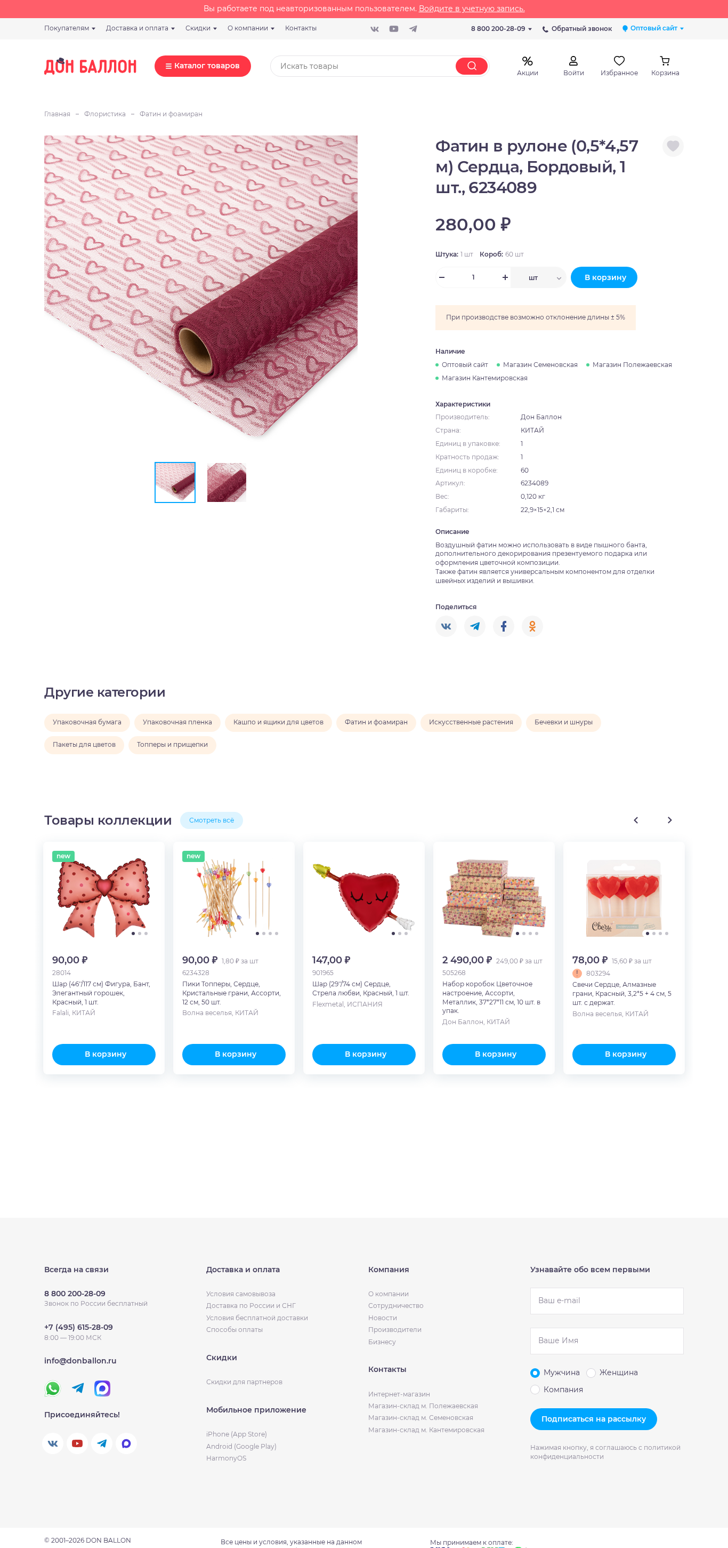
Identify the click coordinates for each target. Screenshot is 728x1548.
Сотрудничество (396, 1306)
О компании (388, 1294)
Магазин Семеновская (540, 365)
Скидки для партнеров (244, 1382)
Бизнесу (382, 1342)
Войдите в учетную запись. (472, 8)
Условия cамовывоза (241, 1294)
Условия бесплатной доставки (257, 1318)
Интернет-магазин (399, 1394)
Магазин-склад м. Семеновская (420, 1418)
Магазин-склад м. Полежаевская (423, 1406)
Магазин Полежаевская (632, 365)
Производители (395, 1330)
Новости (382, 1318)
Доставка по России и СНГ (251, 1306)
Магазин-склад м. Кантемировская (426, 1430)
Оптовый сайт (465, 365)
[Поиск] (472, 66)
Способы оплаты (234, 1330)
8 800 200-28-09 (498, 29)
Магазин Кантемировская (485, 378)
